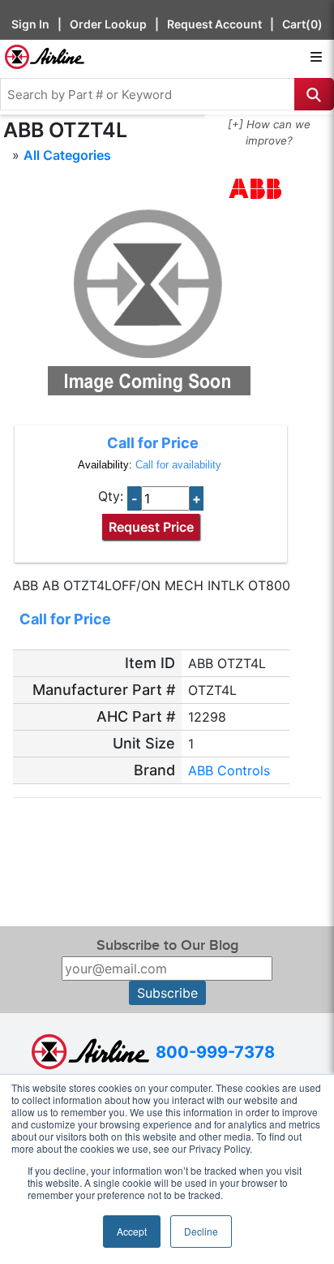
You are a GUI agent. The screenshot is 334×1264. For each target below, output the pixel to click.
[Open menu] (316, 57)
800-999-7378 (215, 1052)
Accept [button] (132, 1231)
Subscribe (167, 993)
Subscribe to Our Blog (167, 945)
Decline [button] (201, 1231)
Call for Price (153, 442)
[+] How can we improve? (269, 132)
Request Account (214, 24)
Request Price (151, 527)
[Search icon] (314, 94)
